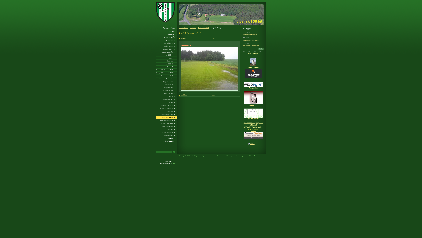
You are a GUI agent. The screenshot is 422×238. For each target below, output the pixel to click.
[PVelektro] (253, 73)
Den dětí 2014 (169, 55)
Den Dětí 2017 (168, 43)
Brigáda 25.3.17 (168, 46)
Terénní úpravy (168, 135)
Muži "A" (172, 31)
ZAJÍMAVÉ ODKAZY (169, 141)
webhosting (228, 156)
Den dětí (170, 102)
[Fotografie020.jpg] (209, 90)
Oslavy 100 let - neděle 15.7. (164, 73)
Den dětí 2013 (169, 64)
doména (220, 156)
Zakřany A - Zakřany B (166, 120)
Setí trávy (170, 129)
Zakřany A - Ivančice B (166, 108)
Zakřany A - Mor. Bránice (166, 79)
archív (261, 49)
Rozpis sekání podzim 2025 (251, 40)
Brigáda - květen (168, 82)
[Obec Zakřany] (253, 62)
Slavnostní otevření (167, 126)
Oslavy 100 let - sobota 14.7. (164, 70)
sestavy (171, 58)
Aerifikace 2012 (168, 85)
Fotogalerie (193, 28)
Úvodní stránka (183, 28)
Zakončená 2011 (168, 99)
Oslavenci (170, 61)
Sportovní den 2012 (167, 76)
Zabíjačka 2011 (168, 88)
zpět (213, 38)
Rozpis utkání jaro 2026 (250, 34)
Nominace (171, 138)
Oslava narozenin (168, 91)
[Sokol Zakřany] (166, 12)
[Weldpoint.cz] (253, 86)
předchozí (184, 38)
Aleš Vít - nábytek (253, 118)
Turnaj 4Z (170, 67)
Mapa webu (257, 156)
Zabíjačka (170, 111)
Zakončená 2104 (168, 49)
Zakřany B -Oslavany (167, 114)
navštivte (253, 131)
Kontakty (171, 34)
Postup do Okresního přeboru (167, 52)
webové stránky (210, 156)
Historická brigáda (167, 132)
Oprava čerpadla (168, 94)
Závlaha (170, 97)
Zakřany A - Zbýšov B (167, 105)
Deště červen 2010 (203, 28)
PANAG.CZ (253, 105)
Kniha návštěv (169, 37)
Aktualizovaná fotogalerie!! (251, 45)
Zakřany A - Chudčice (166, 123)
